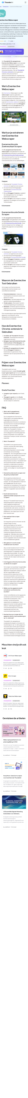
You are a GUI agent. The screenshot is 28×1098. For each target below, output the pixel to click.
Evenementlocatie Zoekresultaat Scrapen (12, 145)
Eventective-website (12, 102)
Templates (6, 6)
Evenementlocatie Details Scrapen (13, 213)
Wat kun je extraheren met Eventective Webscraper (13, 135)
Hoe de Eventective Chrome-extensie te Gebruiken (12, 329)
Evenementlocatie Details (18, 257)
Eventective (7, 93)
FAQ (4, 407)
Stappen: (5, 181)
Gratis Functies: (8, 390)
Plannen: (5, 383)
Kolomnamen (6, 205)
